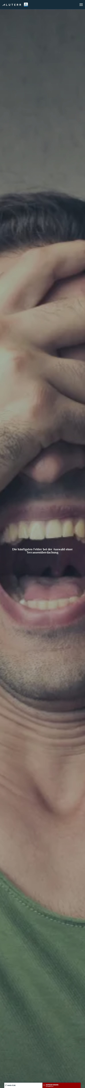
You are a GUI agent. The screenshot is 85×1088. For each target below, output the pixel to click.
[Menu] (81, 4)
